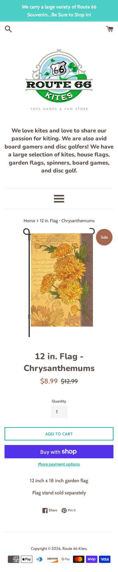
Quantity (59, 401)
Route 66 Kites (74, 548)
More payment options (59, 464)
